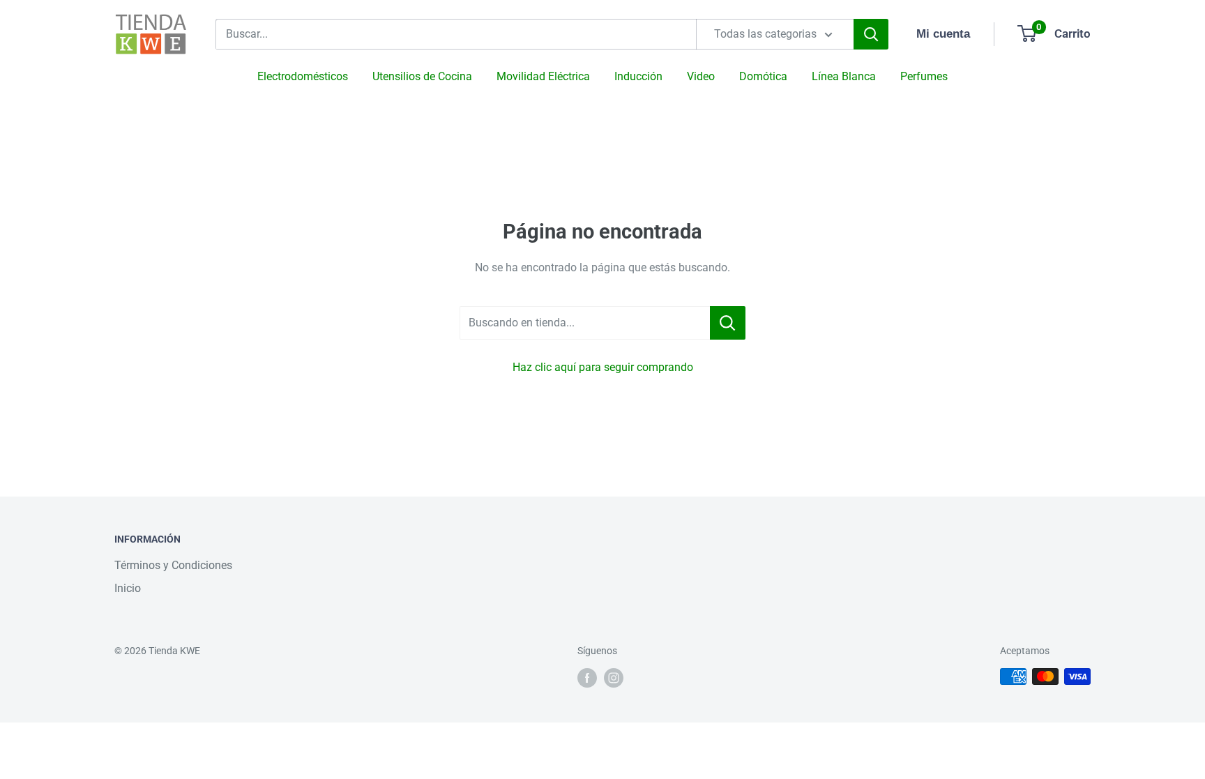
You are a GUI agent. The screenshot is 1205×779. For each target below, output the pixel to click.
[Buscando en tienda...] (727, 323)
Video (701, 76)
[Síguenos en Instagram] (613, 678)
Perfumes (924, 76)
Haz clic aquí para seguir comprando (603, 367)
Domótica (763, 76)
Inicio (127, 588)
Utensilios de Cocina (422, 76)
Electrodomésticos (302, 76)
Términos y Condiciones (173, 565)
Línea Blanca (844, 76)
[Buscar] (871, 34)
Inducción (638, 76)
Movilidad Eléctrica (543, 76)
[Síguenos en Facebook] (587, 678)
